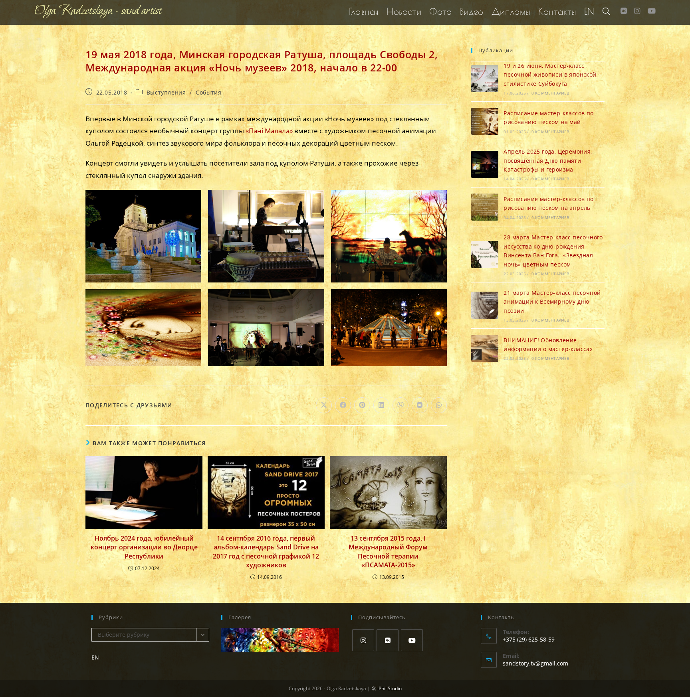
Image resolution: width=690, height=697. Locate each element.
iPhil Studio (389, 688)
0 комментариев (550, 93)
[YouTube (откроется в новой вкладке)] (651, 11)
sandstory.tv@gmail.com (535, 663)
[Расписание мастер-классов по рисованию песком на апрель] (484, 207)
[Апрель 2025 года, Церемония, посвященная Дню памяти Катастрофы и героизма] (484, 164)
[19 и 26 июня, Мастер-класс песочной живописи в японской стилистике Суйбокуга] (484, 78)
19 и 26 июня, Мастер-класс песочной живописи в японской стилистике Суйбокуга (550, 74)
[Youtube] (412, 640)
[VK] (388, 640)
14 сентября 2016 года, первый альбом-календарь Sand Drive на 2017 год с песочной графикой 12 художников (266, 551)
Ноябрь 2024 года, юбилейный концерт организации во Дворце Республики (144, 547)
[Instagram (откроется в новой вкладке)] (637, 11)
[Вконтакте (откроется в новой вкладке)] (623, 11)
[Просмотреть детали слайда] (280, 640)
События (208, 92)
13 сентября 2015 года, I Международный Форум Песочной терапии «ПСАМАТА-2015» (388, 551)
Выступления (166, 92)
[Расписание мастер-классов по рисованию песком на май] (484, 121)
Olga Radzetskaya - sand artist (97, 11)
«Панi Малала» (269, 130)
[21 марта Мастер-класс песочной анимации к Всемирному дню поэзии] (484, 305)
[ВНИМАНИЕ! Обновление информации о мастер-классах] (484, 348)
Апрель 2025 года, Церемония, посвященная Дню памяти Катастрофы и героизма (548, 160)
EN (95, 657)
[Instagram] (363, 640)
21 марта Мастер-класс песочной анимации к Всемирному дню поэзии (552, 301)
